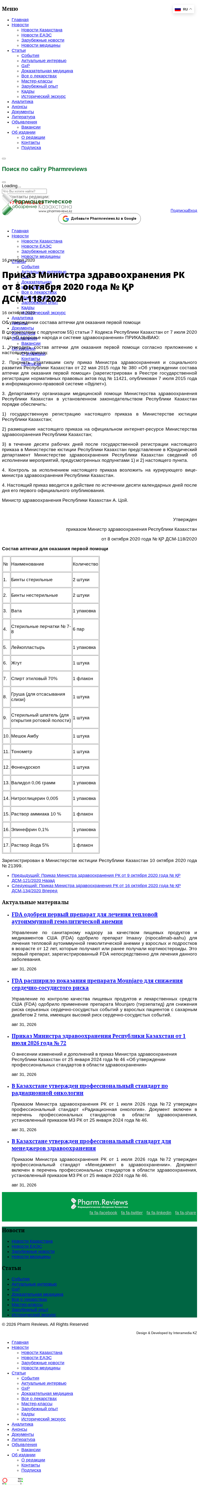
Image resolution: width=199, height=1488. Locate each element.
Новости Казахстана (41, 30)
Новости (20, 24)
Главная (20, 19)
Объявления (24, 122)
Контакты (30, 142)
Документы (23, 111)
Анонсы (19, 106)
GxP (25, 65)
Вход (192, 211)
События (30, 55)
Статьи (19, 50)
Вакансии (31, 127)
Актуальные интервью (43, 60)
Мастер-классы (36, 81)
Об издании (23, 132)
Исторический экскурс (43, 96)
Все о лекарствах (39, 76)
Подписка (31, 147)
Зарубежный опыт (39, 86)
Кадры (27, 91)
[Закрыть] (4, 182)
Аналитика (22, 101)
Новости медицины (40, 45)
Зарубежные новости (42, 40)
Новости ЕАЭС (36, 35)
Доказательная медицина (47, 70)
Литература (23, 116)
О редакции (33, 137)
